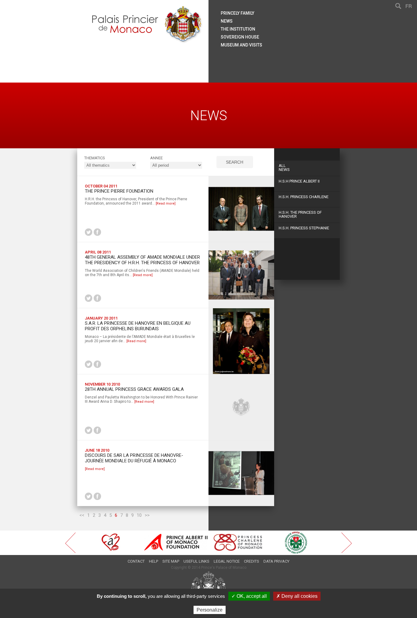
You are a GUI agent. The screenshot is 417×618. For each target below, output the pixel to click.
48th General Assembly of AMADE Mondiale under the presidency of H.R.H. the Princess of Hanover (142, 259)
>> (147, 515)
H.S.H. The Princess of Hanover (300, 214)
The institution (238, 29)
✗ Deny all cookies (296, 596)
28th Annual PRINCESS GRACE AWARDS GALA (134, 389)
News (284, 167)
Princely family (237, 13)
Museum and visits (241, 45)
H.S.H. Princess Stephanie (304, 228)
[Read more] (166, 203)
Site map (170, 561)
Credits (251, 561)
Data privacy (276, 561)
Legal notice (227, 561)
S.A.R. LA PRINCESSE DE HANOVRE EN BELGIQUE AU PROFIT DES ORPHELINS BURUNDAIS (137, 325)
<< (81, 515)
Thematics (94, 158)
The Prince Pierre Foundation (119, 191)
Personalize (210, 609)
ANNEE (156, 158)
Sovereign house (240, 37)
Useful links (196, 561)
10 (139, 515)
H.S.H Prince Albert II (299, 181)
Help (153, 561)
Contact (136, 561)
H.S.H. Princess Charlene (303, 196)
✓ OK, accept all (249, 596)
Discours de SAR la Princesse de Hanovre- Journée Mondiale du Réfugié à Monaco (134, 458)
